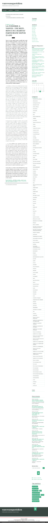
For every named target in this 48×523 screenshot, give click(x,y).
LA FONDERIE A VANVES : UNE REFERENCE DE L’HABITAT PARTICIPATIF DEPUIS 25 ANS (16, 30)
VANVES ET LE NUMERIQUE (38, 346)
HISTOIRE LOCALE (36, 195)
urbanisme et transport (37, 309)
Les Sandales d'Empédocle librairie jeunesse (38, 50)
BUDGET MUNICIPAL (36, 116)
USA (33, 311)
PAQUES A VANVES (36, 232)
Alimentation (35, 100)
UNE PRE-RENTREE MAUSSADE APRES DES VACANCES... (37, 414)
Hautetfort (26, 518)
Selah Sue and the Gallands (37, 69)
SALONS (34, 258)
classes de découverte (37, 122)
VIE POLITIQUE (36, 369)
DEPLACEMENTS (36, 143)
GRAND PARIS (35, 187)
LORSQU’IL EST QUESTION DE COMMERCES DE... (37, 453)
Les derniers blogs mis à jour (17, 519)
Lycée (34, 214)
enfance (34, 165)
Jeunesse (34, 203)
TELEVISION (35, 290)
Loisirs (34, 213)
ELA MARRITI (39, 64)
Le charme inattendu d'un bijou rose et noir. (38, 70)
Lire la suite (34, 20)
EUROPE (34, 173)
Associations (35, 108)
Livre (34, 209)
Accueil (4, 10)
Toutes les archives (35, 41)
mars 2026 (34, 34)
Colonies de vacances (36, 128)
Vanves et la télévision (37, 331)
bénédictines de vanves (36, 496)
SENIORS (34, 270)
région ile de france (35, 492)
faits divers (35, 176)
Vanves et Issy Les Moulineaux (36, 318)
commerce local (36, 130)
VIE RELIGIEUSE (36, 377)
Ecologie (34, 151)
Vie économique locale (37, 362)
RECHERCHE (35, 251)
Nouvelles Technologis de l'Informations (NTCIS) (37, 230)
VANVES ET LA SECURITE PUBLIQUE (37, 330)
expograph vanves (35, 501)
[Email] (38, 473)
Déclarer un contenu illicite (11, 520)
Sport (34, 278)
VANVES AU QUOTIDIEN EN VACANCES (38, 421)
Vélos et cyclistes (36, 360)
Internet (34, 201)
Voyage (34, 383)
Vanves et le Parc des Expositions (36, 349)
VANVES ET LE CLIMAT (37, 333)
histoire (34, 193)
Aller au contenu (3, 0)
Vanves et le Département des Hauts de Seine (38, 339)
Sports (34, 282)
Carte (33, 390)
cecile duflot (15, 181)
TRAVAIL (34, 301)
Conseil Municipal (36, 134)
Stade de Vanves (36, 284)
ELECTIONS (35, 159)
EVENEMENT (35, 175)
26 (38, 91)
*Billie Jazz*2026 (35, 54)
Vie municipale (35, 368)
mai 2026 (33, 31)
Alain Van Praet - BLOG (36, 73)
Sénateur (34, 268)
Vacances (34, 313)
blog (39, 520)
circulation (35, 120)
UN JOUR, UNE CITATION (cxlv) (37, 72)
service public (35, 272)
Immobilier (35, 197)
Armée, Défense (36, 106)
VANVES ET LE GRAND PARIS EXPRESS (38, 344)
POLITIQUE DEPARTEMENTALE (36, 247)
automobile (35, 110)
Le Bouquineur (34, 52)
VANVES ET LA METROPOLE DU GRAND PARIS (38, 321)
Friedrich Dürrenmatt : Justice (37, 51)
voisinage (34, 381)
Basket (34, 112)
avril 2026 (34, 32)
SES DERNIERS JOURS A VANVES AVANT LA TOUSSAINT (14, 14)
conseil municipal (35, 499)
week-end (35, 385)
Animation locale (36, 104)
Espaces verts (35, 169)
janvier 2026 (34, 37)
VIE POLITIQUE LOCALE (37, 371)
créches (34, 136)
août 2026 (33, 27)
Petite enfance (35, 240)
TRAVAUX (34, 303)
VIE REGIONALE (36, 375)
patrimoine (35, 234)
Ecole (34, 149)
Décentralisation (36, 139)
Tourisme (34, 293)
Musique (34, 222)
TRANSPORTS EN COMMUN (38, 299)
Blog (34, 114)
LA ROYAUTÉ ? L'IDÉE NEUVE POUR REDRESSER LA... (37, 61)
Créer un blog (22, 518)
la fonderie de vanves (17, 181)
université (35, 305)
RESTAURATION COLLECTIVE (38, 256)
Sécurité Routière (36, 266)
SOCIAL (34, 274)
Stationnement (35, 286)
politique (34, 244)
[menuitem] (5, 10)
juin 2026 (33, 29)
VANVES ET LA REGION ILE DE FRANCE (38, 327)
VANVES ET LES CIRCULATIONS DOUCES (37, 354)
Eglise (34, 157)
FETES (34, 180)
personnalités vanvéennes (37, 238)
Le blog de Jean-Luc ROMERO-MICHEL (38, 67)
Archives (11, 10)
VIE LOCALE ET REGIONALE (38, 366)
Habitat (34, 189)
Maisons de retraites (36, 218)
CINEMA (34, 118)
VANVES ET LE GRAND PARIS (38, 341)
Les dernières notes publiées (24, 519)
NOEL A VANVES (36, 224)
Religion (34, 253)
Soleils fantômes (35, 49)
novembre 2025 (35, 39)
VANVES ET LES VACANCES (38, 358)
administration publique (37, 98)
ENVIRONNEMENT (36, 167)
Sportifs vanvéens (36, 280)
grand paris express (36, 494)
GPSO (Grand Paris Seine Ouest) (37, 185)
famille (34, 178)
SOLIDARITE (35, 276)
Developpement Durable (37, 147)
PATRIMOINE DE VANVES (37, 236)
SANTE (34, 260)
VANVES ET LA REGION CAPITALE (37, 324)
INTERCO (34, 199)
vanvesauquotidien (12, 3)
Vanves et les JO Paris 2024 (37, 356)
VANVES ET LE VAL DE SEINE (38, 351)
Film (34, 182)
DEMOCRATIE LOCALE (37, 141)
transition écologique (37, 297)
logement (34, 211)
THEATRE (34, 292)
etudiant (34, 171)
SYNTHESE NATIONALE (36, 76)
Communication (36, 132)
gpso (40, 490)
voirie (34, 379)
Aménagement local (36, 102)
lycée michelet (35, 486)
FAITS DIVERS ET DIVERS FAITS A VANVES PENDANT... (38, 57)
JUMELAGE (35, 207)
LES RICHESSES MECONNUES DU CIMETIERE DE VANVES (15, 17)
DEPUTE (34, 145)
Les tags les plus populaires (31, 519)
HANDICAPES (35, 191)
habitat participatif (11, 180)
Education (35, 155)
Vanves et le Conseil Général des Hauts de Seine (38, 336)
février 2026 (34, 35)
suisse (34, 288)
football (42, 494)
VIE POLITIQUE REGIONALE (38, 373)
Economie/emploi (36, 153)
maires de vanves (36, 216)
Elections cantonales (36, 161)
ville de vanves (35, 490)
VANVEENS (35, 315)
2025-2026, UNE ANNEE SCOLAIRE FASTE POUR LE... (38, 440)
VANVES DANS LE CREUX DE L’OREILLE (38, 427)
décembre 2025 (35, 38)
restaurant (35, 254)
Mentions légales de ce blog (18, 520)
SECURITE (35, 264)
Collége (34, 126)
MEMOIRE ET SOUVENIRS (37, 220)
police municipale (36, 242)
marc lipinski (10, 181)
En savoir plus (43, 522)
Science (34, 262)
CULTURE (34, 137)
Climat (34, 124)
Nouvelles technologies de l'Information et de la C (37, 227)
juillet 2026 (34, 28)
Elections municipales (37, 163)
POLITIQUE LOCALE (36, 249)
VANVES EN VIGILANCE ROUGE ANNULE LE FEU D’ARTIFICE (37, 433)
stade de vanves (35, 488)
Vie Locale (35, 364)
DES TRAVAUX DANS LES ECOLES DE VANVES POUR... (38, 407)
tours (34, 295)
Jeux (34, 205)
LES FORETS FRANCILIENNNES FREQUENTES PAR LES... (38, 446)
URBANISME (35, 307)
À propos (17, 10)
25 (36, 91)
